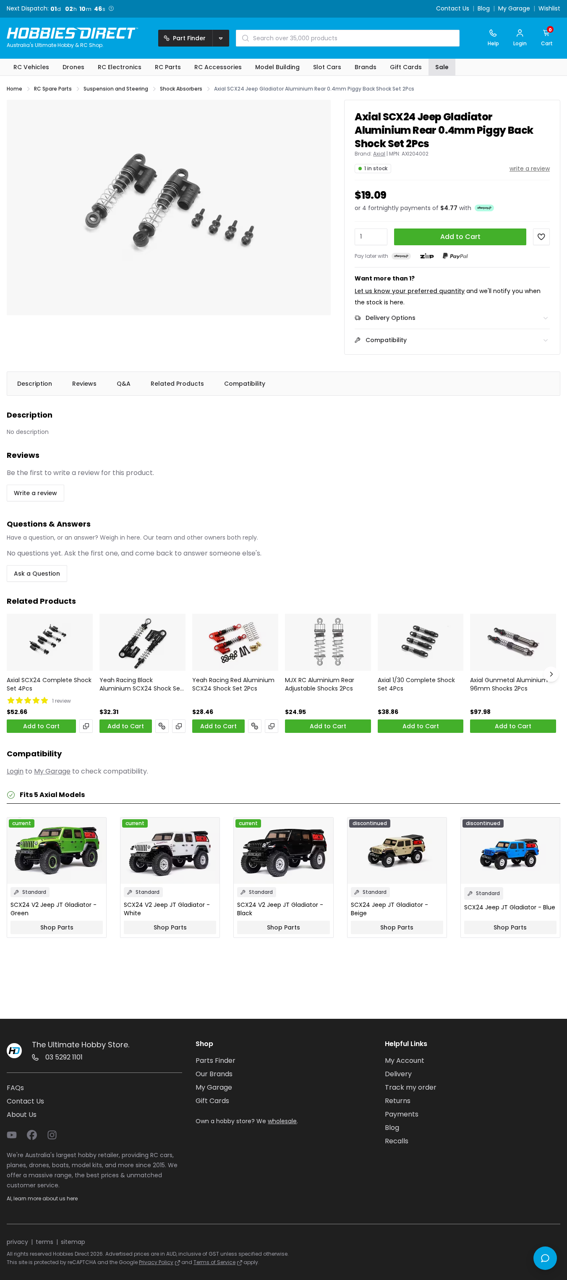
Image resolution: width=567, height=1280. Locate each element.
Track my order (410, 1087)
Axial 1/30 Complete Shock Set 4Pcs (416, 684)
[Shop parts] (162, 726)
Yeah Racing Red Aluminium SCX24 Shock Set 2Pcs (233, 684)
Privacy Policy (156, 1262)
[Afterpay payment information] (401, 256)
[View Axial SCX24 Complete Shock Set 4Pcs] (50, 642)
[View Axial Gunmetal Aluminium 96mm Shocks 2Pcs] (513, 642)
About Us (22, 1114)
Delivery (398, 1074)
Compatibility (244, 383)
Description (34, 383)
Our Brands (214, 1074)
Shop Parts (56, 927)
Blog (484, 9)
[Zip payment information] (427, 256)
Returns (397, 1101)
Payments (401, 1114)
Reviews (84, 383)
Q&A (124, 383)
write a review (530, 168)
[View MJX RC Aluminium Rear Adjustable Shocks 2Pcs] (328, 642)
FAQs (15, 1088)
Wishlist (549, 9)
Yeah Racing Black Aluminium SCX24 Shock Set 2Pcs (141, 684)
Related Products (177, 383)
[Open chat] (545, 1258)
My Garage (514, 9)
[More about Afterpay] (484, 207)
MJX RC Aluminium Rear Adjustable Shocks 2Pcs (319, 684)
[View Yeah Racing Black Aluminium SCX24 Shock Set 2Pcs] (142, 642)
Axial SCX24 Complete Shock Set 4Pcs (49, 684)
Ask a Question (37, 573)
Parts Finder (215, 1060)
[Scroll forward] (551, 674)
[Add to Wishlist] (541, 236)
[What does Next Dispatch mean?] (111, 8)
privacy (17, 1242)
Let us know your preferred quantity (410, 291)
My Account (404, 1060)
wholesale (282, 1121)
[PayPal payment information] (455, 256)
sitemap (73, 1242)
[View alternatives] (86, 726)
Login (15, 771)
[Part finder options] (220, 38)
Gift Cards (212, 1101)
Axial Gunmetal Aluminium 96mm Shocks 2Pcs (509, 684)
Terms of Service (214, 1262)
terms (44, 1242)
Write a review (35, 493)
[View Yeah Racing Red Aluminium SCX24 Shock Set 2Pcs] (235, 642)
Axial (379, 154)
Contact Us (452, 9)
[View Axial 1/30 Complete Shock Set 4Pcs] (421, 642)
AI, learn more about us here (42, 1198)
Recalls (396, 1141)
